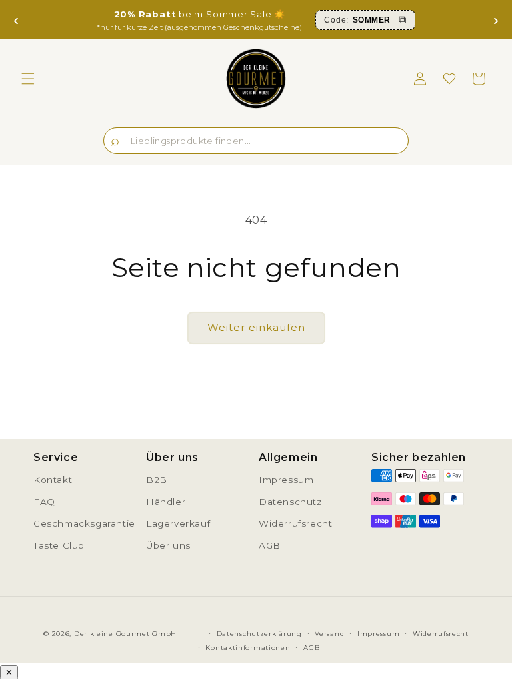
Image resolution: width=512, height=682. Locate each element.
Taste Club (59, 545)
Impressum (286, 479)
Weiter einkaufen (256, 327)
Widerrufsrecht (295, 523)
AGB (270, 545)
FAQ (44, 501)
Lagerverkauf (178, 523)
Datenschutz (290, 501)
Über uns (168, 545)
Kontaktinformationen (247, 647)
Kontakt (52, 479)
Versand (329, 633)
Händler (165, 501)
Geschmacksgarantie (84, 523)
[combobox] (256, 140)
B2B (156, 479)
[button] (28, 78)
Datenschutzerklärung (259, 633)
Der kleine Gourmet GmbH (125, 633)
